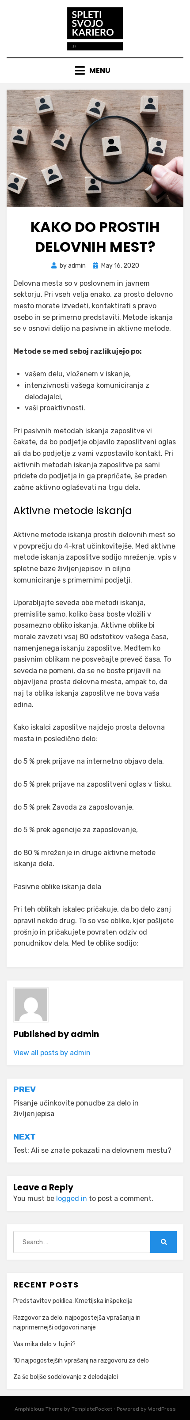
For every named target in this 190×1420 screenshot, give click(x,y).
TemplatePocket (92, 1409)
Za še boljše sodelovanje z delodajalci (65, 1377)
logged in (71, 1198)
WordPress (162, 1409)
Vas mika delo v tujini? (44, 1344)
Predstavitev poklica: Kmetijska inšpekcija (73, 1301)
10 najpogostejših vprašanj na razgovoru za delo (81, 1360)
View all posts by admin (52, 1053)
